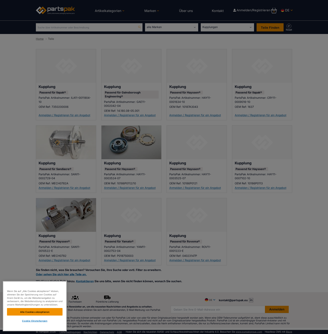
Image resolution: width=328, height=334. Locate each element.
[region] (35, 306)
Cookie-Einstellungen (34, 320)
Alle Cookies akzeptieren (35, 311)
